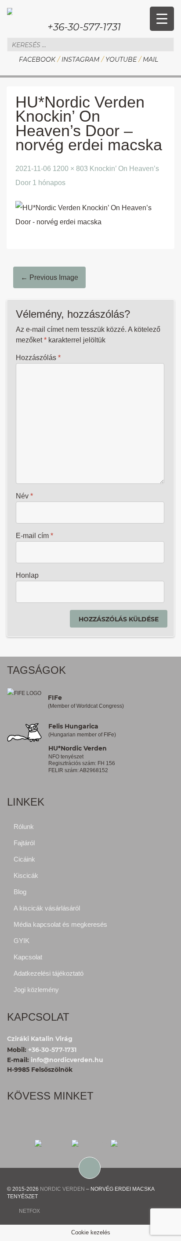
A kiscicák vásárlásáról (47, 908)
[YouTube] (128, 1143)
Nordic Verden (62, 1189)
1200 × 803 (70, 168)
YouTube (121, 59)
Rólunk (24, 826)
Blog (20, 891)
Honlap (27, 575)
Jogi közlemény (36, 989)
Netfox (29, 1211)
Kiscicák (26, 875)
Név (24, 496)
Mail (150, 59)
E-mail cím (34, 535)
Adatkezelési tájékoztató (48, 973)
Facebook (37, 59)
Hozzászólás (38, 357)
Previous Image (49, 277)
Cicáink (24, 859)
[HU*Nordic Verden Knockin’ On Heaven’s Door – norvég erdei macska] (90, 214)
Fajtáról (24, 843)
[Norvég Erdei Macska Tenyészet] (9, 10)
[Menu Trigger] (162, 19)
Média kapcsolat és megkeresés (60, 924)
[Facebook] (52, 1143)
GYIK (21, 940)
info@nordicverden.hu (67, 1060)
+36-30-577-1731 (84, 27)
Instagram (80, 59)
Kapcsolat (28, 957)
